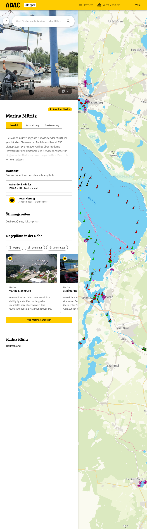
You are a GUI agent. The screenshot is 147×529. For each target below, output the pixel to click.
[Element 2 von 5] (25, 97)
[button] (68, 21)
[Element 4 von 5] (52, 97)
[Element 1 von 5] (11, 97)
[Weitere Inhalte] (71, 283)
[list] (39, 346)
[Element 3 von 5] (39, 97)
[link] (39, 346)
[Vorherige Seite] (6, 21)
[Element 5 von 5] (66, 97)
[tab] (14, 125)
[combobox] (43, 21)
